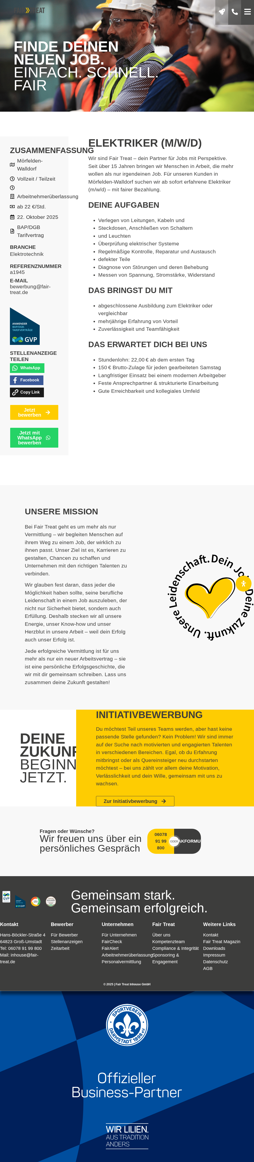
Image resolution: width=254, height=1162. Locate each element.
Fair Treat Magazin (221, 941)
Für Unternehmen (119, 934)
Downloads (214, 948)
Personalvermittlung (121, 961)
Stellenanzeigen (67, 941)
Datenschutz (215, 961)
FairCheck (112, 941)
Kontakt (210, 934)
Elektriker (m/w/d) (145, 143)
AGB (208, 968)
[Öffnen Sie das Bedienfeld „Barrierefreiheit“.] (244, 584)
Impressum (214, 955)
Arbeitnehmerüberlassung (127, 955)
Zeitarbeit (60, 948)
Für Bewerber (64, 934)
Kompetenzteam (168, 941)
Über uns (161, 934)
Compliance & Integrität (175, 948)
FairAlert (110, 948)
